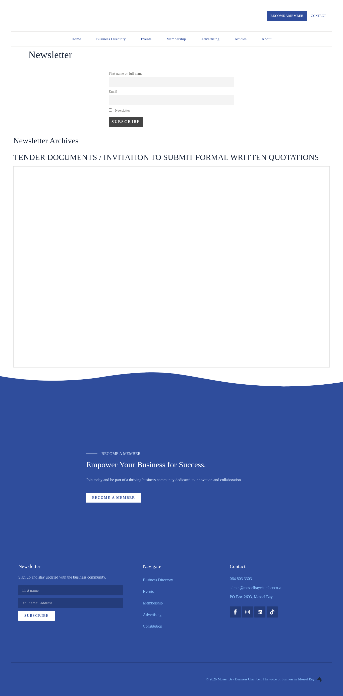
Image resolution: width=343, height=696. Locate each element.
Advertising (210, 39)
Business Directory (111, 39)
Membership (176, 39)
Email (113, 92)
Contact (318, 16)
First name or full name (125, 73)
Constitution (152, 626)
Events (146, 39)
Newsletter (122, 110)
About (266, 39)
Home (76, 39)
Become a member (286, 16)
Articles (241, 39)
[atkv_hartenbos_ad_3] (172, 418)
